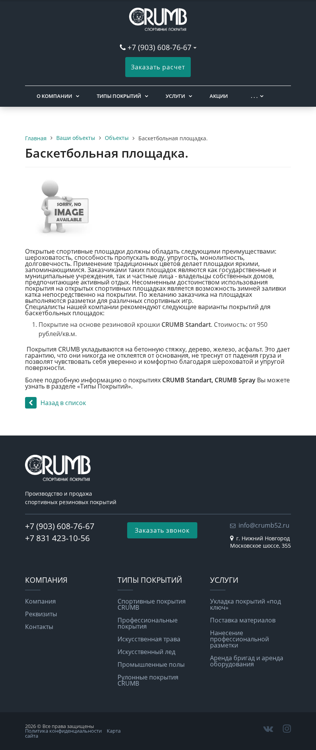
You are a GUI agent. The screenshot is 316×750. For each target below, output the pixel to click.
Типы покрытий (119, 95)
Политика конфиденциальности (63, 730)
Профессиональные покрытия (148, 623)
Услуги (175, 95)
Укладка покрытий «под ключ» (245, 604)
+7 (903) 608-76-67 (160, 47)
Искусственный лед (146, 652)
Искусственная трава (149, 639)
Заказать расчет (158, 67)
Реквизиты (41, 614)
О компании (54, 95)
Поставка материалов (243, 620)
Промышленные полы (151, 664)
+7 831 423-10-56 (57, 538)
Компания (40, 601)
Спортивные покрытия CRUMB (152, 604)
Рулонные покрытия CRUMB (148, 680)
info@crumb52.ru (264, 525)
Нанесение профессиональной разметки (239, 639)
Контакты (39, 627)
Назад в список (63, 403)
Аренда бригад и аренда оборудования (246, 661)
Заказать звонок (162, 530)
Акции (219, 95)
